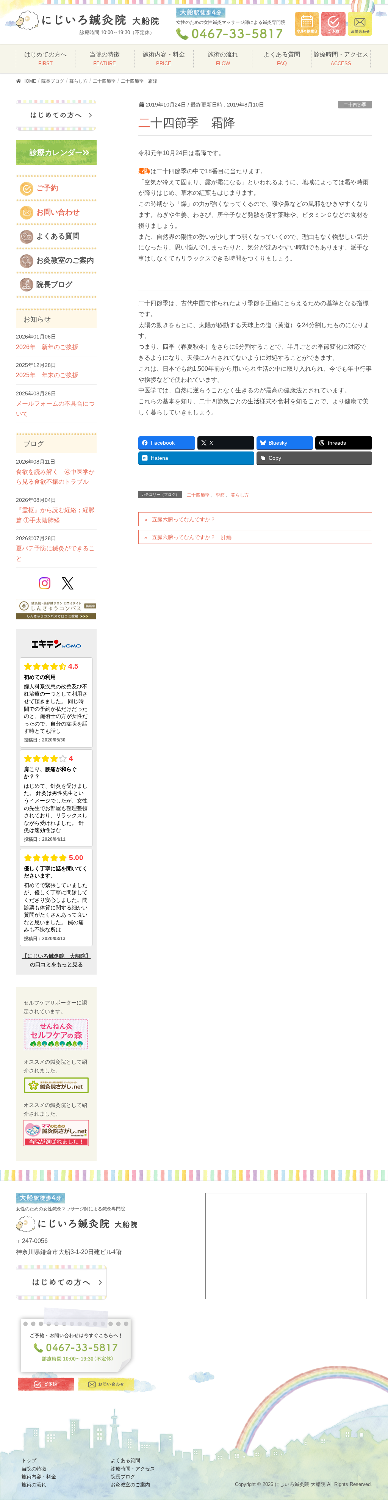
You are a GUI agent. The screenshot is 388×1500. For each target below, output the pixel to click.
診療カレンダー (56, 152)
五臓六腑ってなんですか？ (184, 519)
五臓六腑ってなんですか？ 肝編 (192, 537)
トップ (29, 1460)
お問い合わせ (58, 212)
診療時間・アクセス (341, 58)
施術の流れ (223, 58)
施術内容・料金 (163, 58)
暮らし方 (240, 495)
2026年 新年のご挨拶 (47, 347)
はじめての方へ (45, 58)
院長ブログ (54, 284)
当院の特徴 (104, 58)
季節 (220, 495)
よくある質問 (282, 58)
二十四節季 (355, 104)
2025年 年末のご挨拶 (47, 375)
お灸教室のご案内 (65, 260)
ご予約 (47, 188)
